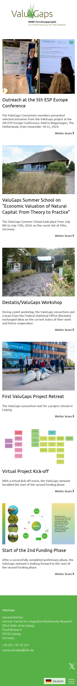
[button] (71, 681)
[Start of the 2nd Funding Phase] (38, 523)
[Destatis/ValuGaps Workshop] (38, 271)
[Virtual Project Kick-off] (38, 446)
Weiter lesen (63, 133)
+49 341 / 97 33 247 (15, 645)
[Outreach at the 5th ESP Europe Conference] (38, 66)
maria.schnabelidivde (18, 650)
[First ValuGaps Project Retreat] (38, 365)
